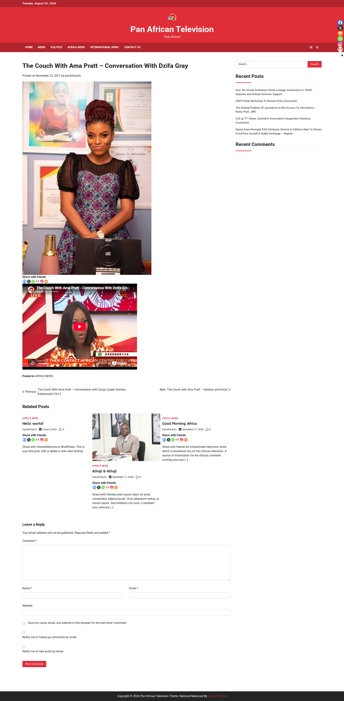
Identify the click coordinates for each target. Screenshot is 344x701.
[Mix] (340, 33)
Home (29, 47)
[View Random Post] (311, 47)
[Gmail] (37, 281)
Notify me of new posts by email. (43, 651)
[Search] (317, 47)
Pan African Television (172, 29)
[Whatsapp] (33, 281)
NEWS (41, 47)
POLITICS (56, 47)
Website (27, 605)
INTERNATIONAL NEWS (104, 47)
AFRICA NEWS (76, 47)
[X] (29, 281)
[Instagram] (42, 281)
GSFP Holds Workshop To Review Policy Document (266, 100)
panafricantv (73, 75)
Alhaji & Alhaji (104, 471)
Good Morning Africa (179, 423)
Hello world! (32, 423)
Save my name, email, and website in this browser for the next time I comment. (77, 623)
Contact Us (132, 47)
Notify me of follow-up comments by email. (49, 637)
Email (133, 588)
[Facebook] (24, 281)
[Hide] (342, 55)
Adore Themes (217, 696)
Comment (29, 541)
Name (27, 588)
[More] (46, 281)
